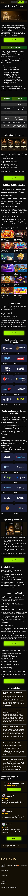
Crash (14, 227)
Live (9, 227)
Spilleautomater (22, 227)
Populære (3, 227)
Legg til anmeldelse (14, 789)
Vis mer (14, 838)
